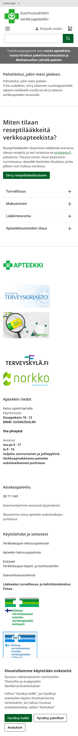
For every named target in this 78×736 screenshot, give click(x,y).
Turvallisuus (16, 191)
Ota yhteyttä (13, 431)
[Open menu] (8, 29)
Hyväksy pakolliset (50, 718)
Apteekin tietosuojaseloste (22, 552)
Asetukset (15, 727)
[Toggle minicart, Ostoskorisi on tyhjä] (70, 28)
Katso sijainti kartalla (18, 408)
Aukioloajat (9, 3)
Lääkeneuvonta (18, 216)
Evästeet (9, 561)
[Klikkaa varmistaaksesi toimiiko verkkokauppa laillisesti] (39, 611)
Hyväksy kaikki (18, 718)
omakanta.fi (62, 152)
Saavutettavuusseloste (19, 575)
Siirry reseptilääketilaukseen (26, 175)
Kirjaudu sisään (51, 29)
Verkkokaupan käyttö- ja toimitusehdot (30, 566)
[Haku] (68, 38)
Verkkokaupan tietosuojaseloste (26, 543)
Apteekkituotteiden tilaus (26, 228)
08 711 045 (10, 496)
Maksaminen (16, 203)
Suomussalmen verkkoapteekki (34, 16)
